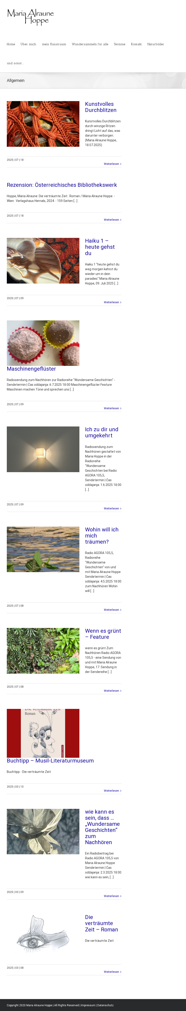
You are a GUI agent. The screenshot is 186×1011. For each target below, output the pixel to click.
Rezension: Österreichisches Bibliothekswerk (62, 185)
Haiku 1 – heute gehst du (100, 247)
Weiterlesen (111, 164)
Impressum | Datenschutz (97, 1005)
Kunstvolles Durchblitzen (101, 107)
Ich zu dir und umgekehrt (101, 432)
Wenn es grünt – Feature (103, 634)
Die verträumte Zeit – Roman (101, 923)
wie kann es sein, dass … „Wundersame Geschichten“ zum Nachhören (102, 827)
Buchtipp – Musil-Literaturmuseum (50, 761)
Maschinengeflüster (31, 369)
